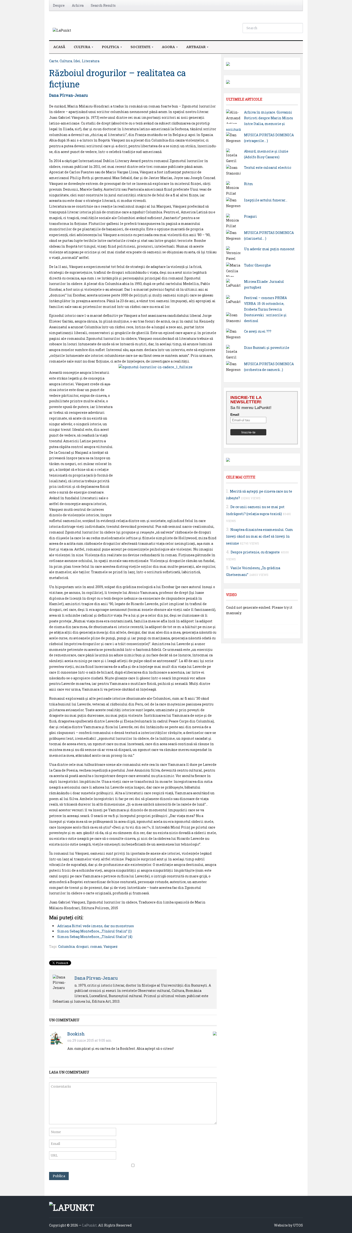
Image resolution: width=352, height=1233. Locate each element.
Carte (53, 61)
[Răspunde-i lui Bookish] (215, 1033)
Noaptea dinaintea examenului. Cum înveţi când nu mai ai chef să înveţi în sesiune (259, 536)
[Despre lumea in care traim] (62, 30)
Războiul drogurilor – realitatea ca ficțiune (117, 78)
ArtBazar (193, 48)
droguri (82, 946)
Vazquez (110, 946)
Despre (59, 5)
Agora (166, 48)
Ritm (248, 184)
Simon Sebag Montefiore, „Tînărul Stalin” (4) (94, 936)
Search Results (103, 5)
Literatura (90, 61)
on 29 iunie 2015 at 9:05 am (89, 1040)
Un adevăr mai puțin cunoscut (269, 249)
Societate (138, 48)
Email (234, 414)
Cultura (79, 48)
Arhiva (78, 5)
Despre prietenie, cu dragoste (255, 552)
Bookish (76, 1034)
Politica (108, 48)
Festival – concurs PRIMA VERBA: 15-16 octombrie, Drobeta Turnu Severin (265, 303)
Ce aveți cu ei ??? (257, 331)
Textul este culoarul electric (267, 167)
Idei (77, 61)
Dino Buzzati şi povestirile (266, 347)
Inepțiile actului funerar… (265, 200)
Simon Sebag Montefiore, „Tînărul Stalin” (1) (94, 931)
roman (96, 946)
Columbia (66, 946)
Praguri (250, 216)
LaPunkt (89, 1225)
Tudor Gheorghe (257, 265)
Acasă (59, 47)
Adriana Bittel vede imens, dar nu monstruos (95, 926)
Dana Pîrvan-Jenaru (68, 95)
